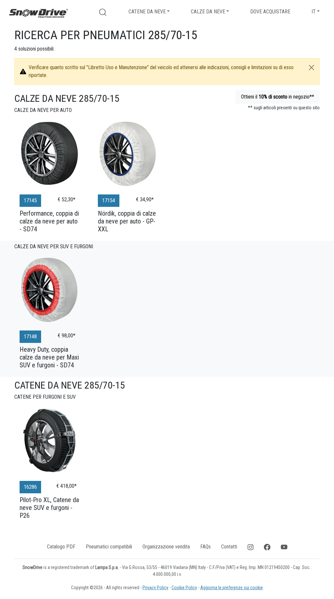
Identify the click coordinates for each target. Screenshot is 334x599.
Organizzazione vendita (166, 547)
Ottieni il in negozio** (277, 97)
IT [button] (313, 11)
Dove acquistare (270, 11)
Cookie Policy (184, 587)
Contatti (229, 547)
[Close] (311, 67)
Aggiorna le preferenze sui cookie (231, 587)
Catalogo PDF (61, 547)
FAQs (205, 547)
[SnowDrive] (38, 13)
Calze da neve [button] (208, 11)
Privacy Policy (155, 587)
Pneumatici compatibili (109, 547)
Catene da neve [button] (147, 11)
